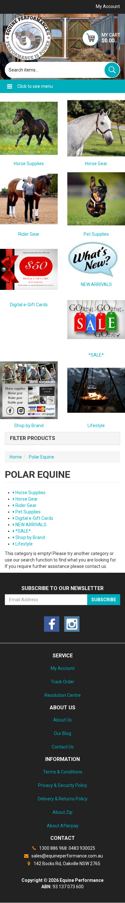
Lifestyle (23, 543)
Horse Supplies (29, 163)
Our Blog (62, 733)
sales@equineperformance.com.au (66, 855)
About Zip (62, 812)
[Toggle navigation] (9, 86)
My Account (63, 668)
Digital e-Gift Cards (29, 304)
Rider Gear (28, 234)
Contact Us (63, 746)
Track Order (62, 681)
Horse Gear (96, 163)
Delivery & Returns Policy (63, 798)
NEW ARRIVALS (96, 284)
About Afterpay (63, 825)
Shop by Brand (29, 537)
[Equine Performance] (28, 38)
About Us (62, 719)
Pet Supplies (96, 234)
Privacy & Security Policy (62, 785)
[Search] (112, 70)
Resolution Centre (63, 695)
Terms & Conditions (62, 771)
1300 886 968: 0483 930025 (66, 848)
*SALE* (96, 355)
